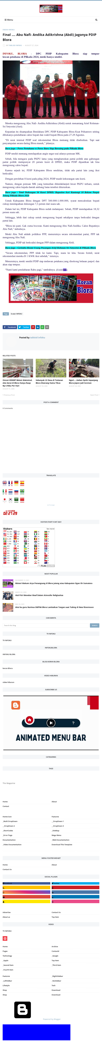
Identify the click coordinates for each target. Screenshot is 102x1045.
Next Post (94, 395)
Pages (5, 951)
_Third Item (56, 965)
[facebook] (26, 883)
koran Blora (8, 668)
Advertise (6, 912)
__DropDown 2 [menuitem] (9, 826)
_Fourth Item (8, 970)
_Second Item (8, 965)
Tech (53, 985)
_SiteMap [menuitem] (55, 830)
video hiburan (8, 682)
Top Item (55, 917)
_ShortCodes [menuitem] (8, 830)
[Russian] (17, 494)
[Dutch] (11, 494)
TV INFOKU (7, 640)
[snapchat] (26, 901)
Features (6, 976)
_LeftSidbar (7, 981)
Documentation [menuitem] (9, 840)
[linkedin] (75, 897)
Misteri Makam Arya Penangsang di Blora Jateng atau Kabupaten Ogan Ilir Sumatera (53, 583)
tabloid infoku (15, 45)
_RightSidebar (57, 976)
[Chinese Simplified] (23, 502)
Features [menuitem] (55, 816)
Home (5, 801)
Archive (55, 946)
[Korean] (11, 502)
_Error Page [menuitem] (7, 835)
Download (56, 990)
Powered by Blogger (51, 1019)
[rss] (26, 887)
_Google (55, 956)
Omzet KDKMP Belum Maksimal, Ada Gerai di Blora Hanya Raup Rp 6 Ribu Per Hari (17, 383)
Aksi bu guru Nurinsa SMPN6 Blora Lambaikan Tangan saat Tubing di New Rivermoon (54, 607)
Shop (5, 990)
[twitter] (75, 883)
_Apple (5, 960)
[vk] (75, 892)
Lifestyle (6, 985)
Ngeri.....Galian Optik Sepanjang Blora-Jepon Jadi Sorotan (83, 381)
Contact (6, 806)
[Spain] (23, 485)
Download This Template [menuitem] (62, 844)
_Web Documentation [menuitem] (60, 840)
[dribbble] (75, 901)
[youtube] (26, 897)
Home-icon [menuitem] (7, 816)
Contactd (55, 951)
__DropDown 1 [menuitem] (58, 821)
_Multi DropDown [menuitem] (10, 821)
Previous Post (9, 395)
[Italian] (5, 494)
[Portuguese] (23, 494)
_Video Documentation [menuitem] (12, 844)
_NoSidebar (56, 981)
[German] (17, 485)
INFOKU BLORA (9, 654)
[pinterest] (75, 851)
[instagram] (26, 851)
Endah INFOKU (9, 30)
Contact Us (7, 869)
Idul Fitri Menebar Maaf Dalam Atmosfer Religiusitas (39, 595)
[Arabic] (17, 502)
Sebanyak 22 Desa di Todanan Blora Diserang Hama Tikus (49, 381)
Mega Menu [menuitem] (56, 835)
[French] (11, 485)
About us (6, 917)
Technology (7, 956)
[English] (5, 485)
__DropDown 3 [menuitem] (58, 826)
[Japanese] (5, 502)
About (54, 801)
